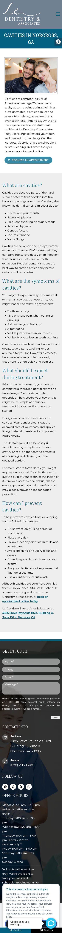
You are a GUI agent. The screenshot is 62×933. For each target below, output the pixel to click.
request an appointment (30, 160)
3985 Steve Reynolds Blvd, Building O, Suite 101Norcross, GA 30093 (30, 746)
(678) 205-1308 (21, 765)
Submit (55, 718)
